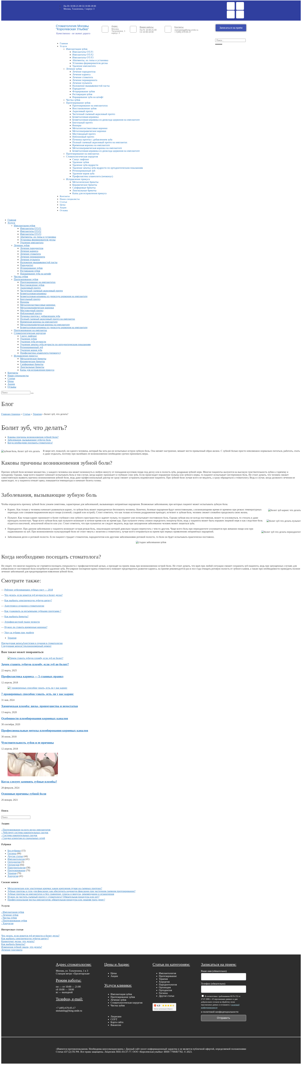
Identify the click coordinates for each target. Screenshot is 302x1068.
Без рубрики (14, 850)
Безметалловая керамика (85, 117)
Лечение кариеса (81, 74)
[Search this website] (15, 817)
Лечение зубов (74, 68)
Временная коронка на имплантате (91, 145)
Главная (64, 43)
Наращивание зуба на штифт (87, 97)
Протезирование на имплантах (82, 153)
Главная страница (10, 414)
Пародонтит (78, 88)
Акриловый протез (82, 111)
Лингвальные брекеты (84, 190)
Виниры (76, 125)
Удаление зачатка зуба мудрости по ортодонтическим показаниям (107, 168)
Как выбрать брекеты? (16, 616)
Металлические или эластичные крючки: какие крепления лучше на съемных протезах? (55, 888)
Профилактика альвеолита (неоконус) (92, 176)
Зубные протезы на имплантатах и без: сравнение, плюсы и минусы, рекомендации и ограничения (61, 894)
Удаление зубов (80, 162)
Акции (63, 207)
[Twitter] (240, 6)
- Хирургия (7, 923)
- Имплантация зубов (12, 912)
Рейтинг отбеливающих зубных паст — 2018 (28, 589)
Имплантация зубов (76, 49)
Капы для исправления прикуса (89, 193)
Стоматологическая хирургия (82, 156)
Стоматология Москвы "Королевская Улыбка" (72, 27)
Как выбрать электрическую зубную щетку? (28, 600)
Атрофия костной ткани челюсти (22, 621)
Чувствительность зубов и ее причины (27, 742)
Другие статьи (15, 856)
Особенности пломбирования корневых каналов (34, 718)
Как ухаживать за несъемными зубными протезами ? (32, 611)
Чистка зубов (73, 100)
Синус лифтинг (80, 159)
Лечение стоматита (82, 77)
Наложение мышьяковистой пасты (91, 85)
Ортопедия (13, 864)
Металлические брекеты (85, 182)
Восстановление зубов (84, 108)
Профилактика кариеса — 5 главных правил (32, 676)
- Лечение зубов (9, 915)
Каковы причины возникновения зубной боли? (33, 437)
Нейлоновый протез (83, 136)
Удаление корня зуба (83, 173)
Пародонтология (16, 867)
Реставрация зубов (82, 94)
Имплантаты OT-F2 (82, 54)
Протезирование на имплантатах (90, 105)
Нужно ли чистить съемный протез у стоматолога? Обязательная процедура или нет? (53, 897)
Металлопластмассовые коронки (90, 128)
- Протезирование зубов (14, 920)
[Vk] (240, 14)
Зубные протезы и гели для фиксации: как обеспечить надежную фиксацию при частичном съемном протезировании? (71, 891)
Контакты (65, 196)
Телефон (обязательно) (213, 983)
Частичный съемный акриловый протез (93, 114)
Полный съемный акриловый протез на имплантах (99, 142)
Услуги (63, 46)
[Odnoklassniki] (231, 14)
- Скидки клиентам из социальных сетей (23, 838)
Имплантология (16, 859)
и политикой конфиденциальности (219, 1011)
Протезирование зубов (78, 102)
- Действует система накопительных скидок (24, 832)
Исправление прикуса (78, 179)
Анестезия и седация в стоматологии (24, 605)
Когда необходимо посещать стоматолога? (30, 442)
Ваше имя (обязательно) (214, 971)
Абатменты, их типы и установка (90, 60)
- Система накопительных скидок (19, 835)
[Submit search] (32, 393)
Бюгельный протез (82, 122)
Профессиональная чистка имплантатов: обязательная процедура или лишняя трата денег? (56, 899)
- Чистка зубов (9, 917)
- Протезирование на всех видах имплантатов (25, 829)
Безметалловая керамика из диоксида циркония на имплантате (106, 119)
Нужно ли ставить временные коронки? (25, 627)
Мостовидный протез (83, 134)
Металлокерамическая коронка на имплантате (97, 148)
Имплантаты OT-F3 (82, 57)
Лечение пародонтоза (83, 71)
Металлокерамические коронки (89, 131)
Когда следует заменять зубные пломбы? (29, 781)
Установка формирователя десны (90, 63)
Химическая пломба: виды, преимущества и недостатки (39, 706)
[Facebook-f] (231, 6)
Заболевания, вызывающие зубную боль (29, 440)
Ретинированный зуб (83, 170)
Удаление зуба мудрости (85, 165)
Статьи (63, 202)
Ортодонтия (14, 862)
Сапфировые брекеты (84, 187)
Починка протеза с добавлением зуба (92, 139)
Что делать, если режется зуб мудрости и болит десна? (33, 595)
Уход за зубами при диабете (19, 632)
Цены (62, 204)
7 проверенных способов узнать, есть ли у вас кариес (37, 694)
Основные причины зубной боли (23, 793)
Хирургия (13, 876)
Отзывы (64, 210)
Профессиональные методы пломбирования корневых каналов (44, 730)
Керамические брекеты (84, 185)
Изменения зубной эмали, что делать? (21, 947)
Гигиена (12, 853)
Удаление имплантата (84, 66)
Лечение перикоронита (84, 80)
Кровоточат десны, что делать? (18, 941)
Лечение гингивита (11, 949)
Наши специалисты (70, 199)
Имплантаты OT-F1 (82, 51)
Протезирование (16, 870)
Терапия (37, 414)
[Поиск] (218, 44)
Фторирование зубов (83, 91)
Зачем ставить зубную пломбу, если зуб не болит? (35, 664)
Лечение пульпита (82, 83)
